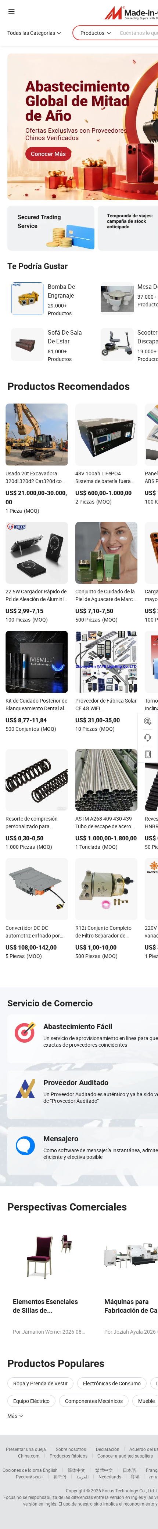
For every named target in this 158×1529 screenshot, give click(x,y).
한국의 (60, 1477)
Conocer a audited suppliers (125, 1456)
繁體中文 (104, 1470)
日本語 (129, 1470)
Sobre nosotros (71, 1449)
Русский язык (29, 1477)
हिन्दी (135, 1477)
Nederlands (109, 1477)
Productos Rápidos (68, 1456)
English (50, 1470)
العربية (82, 1477)
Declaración (107, 1449)
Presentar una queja (26, 1449)
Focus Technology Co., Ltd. (128, 1490)
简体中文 (76, 1470)
